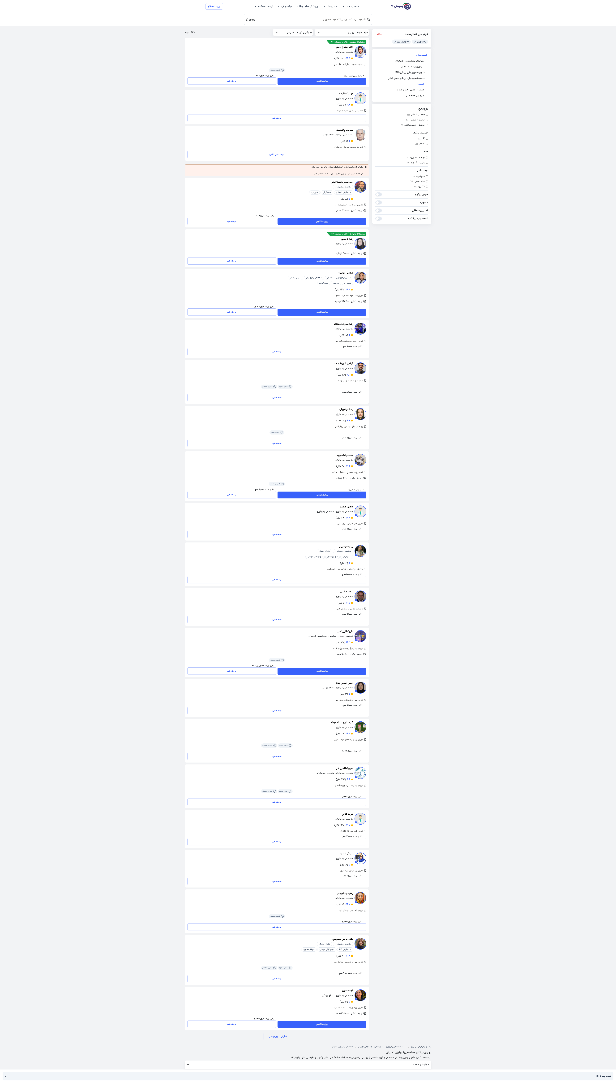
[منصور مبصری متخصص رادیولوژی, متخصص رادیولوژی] (360, 511)
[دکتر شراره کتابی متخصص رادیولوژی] (360, 819)
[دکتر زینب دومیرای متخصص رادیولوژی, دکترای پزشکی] (360, 551)
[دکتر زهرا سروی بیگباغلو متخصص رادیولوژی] (360, 329)
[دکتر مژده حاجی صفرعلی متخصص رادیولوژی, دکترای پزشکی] (360, 944)
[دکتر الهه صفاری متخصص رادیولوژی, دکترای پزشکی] (360, 995)
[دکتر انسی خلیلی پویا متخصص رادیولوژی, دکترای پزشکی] (360, 688)
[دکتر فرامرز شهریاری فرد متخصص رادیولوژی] (360, 368)
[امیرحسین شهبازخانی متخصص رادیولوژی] (360, 187)
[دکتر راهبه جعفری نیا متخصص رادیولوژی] (360, 898)
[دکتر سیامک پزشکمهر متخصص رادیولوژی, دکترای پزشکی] (360, 135)
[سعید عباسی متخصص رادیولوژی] (360, 596)
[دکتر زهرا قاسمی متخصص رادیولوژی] (360, 244)
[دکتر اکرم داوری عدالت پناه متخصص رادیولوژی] (360, 727)
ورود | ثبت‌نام (214, 6)
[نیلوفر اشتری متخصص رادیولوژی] (360, 858)
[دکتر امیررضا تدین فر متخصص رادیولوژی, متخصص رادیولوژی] (360, 773)
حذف (379, 34)
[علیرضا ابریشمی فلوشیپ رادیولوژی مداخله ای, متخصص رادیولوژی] (360, 636)
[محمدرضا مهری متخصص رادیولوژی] (360, 460)
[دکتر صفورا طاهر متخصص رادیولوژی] (360, 52)
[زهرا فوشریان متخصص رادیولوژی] (360, 414)
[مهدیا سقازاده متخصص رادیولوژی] (360, 98)
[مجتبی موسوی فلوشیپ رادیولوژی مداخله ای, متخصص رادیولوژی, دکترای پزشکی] (360, 278)
